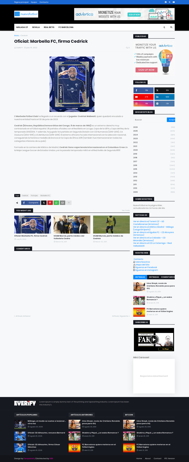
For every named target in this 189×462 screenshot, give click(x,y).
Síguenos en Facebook (146, 267)
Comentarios (168, 277)
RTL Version (170, 458)
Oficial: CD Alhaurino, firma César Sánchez (44, 445)
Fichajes (34, 195)
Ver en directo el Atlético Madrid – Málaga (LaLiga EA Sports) (153, 228)
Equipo (34, 2)
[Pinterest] (50, 203)
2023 (154, 138)
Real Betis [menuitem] (49, 27)
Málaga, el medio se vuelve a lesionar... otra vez (47, 422)
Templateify (29, 458)
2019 (154, 154)
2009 (154, 192)
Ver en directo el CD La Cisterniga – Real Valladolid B (152, 244)
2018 (154, 157)
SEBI (51, 458)
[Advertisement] (72, 171)
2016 (154, 165)
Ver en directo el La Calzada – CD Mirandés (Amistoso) (149, 239)
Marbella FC (45, 195)
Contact (157, 458)
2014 (154, 173)
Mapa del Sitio (142, 264)
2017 (154, 161)
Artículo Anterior (23, 316)
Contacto (44, 2)
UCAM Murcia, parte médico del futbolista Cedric (69, 237)
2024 (154, 134)
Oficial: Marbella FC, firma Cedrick (30, 236)
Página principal (21, 2)
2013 (154, 176)
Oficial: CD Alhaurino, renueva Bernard (46, 433)
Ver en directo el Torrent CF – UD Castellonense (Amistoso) (148, 223)
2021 (154, 146)
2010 (154, 188)
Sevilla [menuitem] (36, 27)
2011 (154, 184)
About (148, 458)
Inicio (16, 35)
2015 (154, 169)
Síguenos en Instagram (146, 270)
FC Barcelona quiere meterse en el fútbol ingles (160, 310)
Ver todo (126, 210)
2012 (154, 180)
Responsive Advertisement (154, 376)
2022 (154, 142)
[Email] (62, 203)
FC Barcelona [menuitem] (66, 27)
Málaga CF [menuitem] (22, 27)
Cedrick (24, 35)
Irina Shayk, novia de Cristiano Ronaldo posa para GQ (161, 286)
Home (139, 458)
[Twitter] (44, 203)
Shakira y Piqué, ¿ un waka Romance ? (159, 298)
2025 (154, 131)
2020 (154, 150)
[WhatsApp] (56, 203)
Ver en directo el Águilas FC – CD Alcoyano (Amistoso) (153, 233)
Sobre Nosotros (142, 262)
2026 (154, 127)
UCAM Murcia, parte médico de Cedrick (108, 237)
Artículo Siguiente (120, 316)
